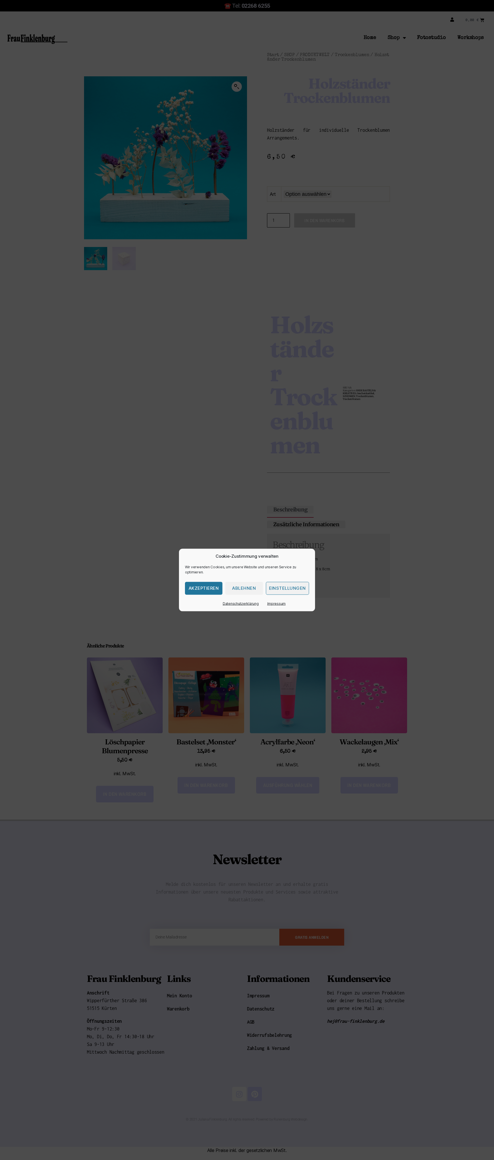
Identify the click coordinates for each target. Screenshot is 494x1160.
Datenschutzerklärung (241, 603)
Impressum (276, 603)
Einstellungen (287, 588)
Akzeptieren (204, 588)
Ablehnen (244, 588)
